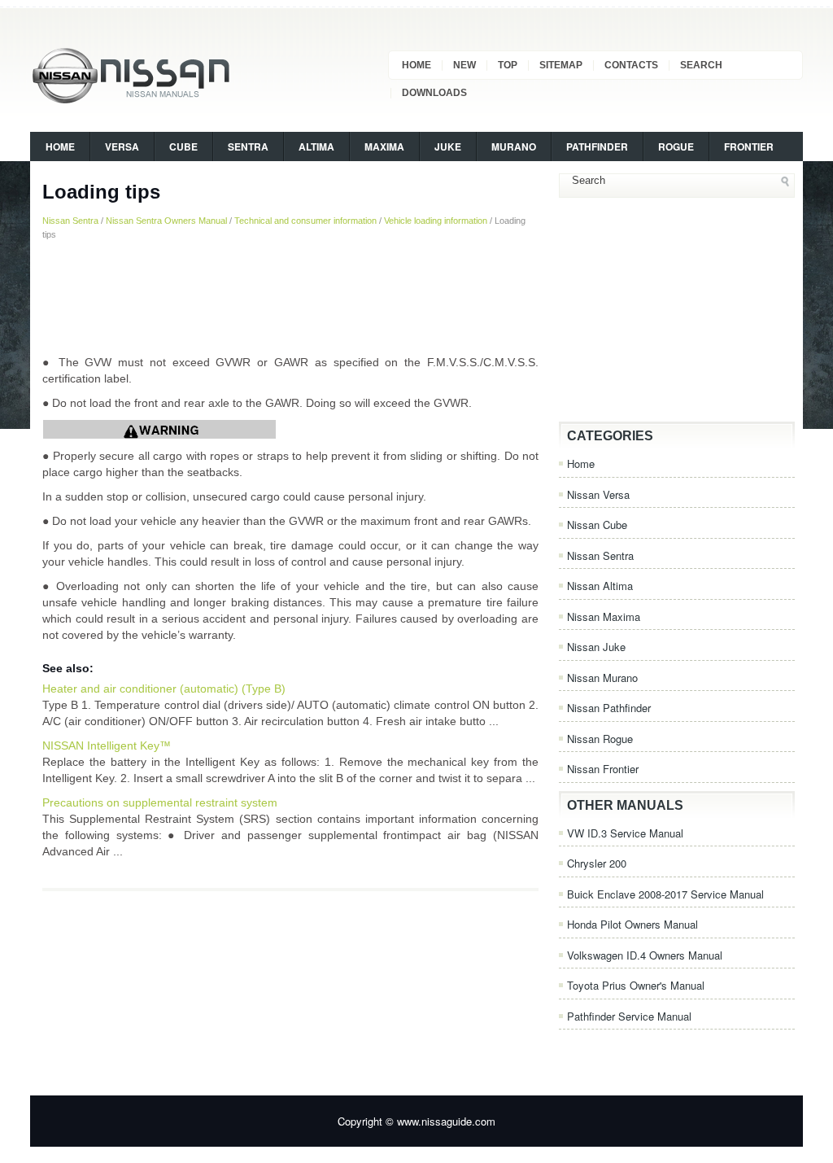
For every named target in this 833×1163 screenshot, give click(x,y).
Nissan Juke (596, 646)
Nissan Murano (602, 677)
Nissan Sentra (70, 220)
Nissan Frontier (603, 768)
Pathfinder (597, 146)
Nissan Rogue (600, 738)
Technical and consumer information (305, 220)
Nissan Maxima (603, 616)
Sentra (248, 146)
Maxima (384, 146)
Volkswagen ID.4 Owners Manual (644, 955)
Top (507, 65)
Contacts (631, 65)
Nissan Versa (598, 494)
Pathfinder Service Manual (629, 1016)
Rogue (676, 146)
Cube (183, 146)
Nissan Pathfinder (609, 707)
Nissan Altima (600, 585)
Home (416, 65)
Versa (122, 146)
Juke (447, 146)
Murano (513, 146)
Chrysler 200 (596, 863)
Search (701, 65)
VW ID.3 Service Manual (625, 833)
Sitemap (560, 65)
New (464, 65)
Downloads (434, 92)
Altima (316, 146)
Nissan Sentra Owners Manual (166, 220)
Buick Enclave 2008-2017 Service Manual (665, 894)
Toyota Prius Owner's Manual (635, 985)
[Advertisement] (290, 297)
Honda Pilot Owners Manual (632, 924)
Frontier (749, 146)
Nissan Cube (597, 524)
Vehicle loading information (435, 220)
